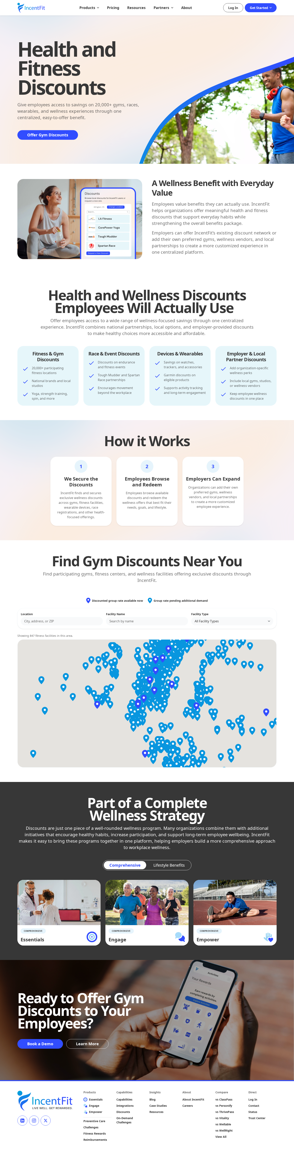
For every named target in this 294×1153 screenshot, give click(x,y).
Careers (187, 1106)
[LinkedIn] (22, 1121)
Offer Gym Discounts (47, 135)
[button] (144, 699)
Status (252, 1112)
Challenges (90, 1127)
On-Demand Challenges (124, 1120)
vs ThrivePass (224, 1112)
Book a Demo (40, 1043)
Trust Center (256, 1118)
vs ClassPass (223, 1099)
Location (27, 614)
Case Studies (158, 1106)
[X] (46, 1121)
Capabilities (124, 1099)
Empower (95, 1112)
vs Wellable (223, 1124)
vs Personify (223, 1106)
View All (220, 1137)
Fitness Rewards (94, 1133)
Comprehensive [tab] (125, 865)
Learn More (87, 1043)
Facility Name (115, 614)
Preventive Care (94, 1121)
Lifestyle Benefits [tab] (169, 865)
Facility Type (199, 614)
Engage (94, 1106)
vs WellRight (224, 1130)
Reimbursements (95, 1140)
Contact (253, 1106)
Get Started (259, 8)
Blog (152, 1099)
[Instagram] (34, 1121)
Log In (233, 8)
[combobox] (62, 621)
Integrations (125, 1106)
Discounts (123, 1112)
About (186, 7)
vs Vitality (222, 1118)
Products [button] (87, 7)
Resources (136, 7)
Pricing (113, 7)
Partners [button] (162, 7)
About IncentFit (193, 1099)
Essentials (96, 1099)
